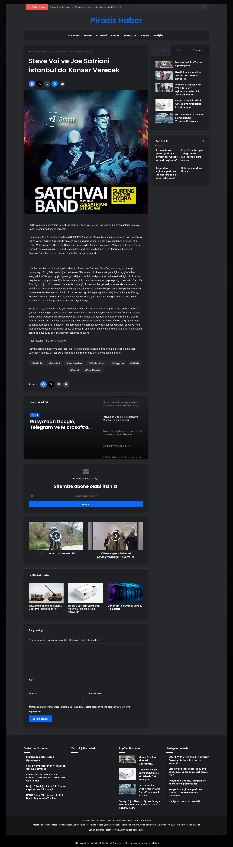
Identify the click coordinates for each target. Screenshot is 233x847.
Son (179, 50)
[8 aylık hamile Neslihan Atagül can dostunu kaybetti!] (164, 75)
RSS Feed (101, 820)
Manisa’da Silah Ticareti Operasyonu (189, 64)
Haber (88, 35)
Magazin (118, 363)
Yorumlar (198, 50)
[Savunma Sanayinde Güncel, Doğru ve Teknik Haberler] (46, 593)
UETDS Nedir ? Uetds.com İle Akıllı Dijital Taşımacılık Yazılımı (189, 118)
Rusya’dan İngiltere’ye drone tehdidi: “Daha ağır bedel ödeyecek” (166, 173)
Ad (31, 680)
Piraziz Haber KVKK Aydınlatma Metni (139, 824)
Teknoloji (130, 35)
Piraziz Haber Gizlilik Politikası (73, 824)
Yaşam (145, 35)
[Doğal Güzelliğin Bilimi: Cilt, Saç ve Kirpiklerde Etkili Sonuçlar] (85, 593)
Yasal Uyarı (154, 843)
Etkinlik (37, 363)
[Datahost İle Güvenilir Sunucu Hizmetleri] (125, 593)
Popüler (160, 50)
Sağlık (115, 35)
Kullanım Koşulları (138, 843)
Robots (111, 820)
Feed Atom (133, 820)
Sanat (75, 370)
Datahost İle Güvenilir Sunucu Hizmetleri (125, 607)
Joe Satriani (75, 363)
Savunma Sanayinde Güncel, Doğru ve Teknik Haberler (45, 607)
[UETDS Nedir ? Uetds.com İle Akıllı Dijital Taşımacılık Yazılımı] (164, 119)
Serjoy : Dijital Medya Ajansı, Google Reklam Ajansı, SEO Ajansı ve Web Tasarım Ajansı (140, 804)
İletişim (158, 35)
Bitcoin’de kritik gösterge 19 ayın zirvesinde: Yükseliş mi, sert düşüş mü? (166, 155)
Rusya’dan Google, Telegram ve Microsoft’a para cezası (192, 155)
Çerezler (117, 843)
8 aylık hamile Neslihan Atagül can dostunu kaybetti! (188, 75)
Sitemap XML (88, 820)
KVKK (125, 843)
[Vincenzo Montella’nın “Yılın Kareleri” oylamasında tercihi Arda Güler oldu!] (164, 87)
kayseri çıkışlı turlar (135, 829)
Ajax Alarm (120, 829)
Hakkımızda (79, 843)
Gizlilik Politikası (103, 843)
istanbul (55, 363)
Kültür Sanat (97, 363)
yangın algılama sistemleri (101, 829)
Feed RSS (121, 820)
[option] (86, 427)
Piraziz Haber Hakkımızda (44, 824)
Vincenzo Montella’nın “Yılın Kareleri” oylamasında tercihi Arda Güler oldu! (188, 89)
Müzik (135, 363)
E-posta (33, 693)
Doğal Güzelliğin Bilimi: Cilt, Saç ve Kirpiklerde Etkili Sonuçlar (84, 608)
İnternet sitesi (95, 693)
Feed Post (146, 820)
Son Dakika (93, 370)
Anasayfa (74, 35)
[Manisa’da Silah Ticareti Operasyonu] (164, 64)
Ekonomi (101, 35)
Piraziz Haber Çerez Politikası (104, 824)
